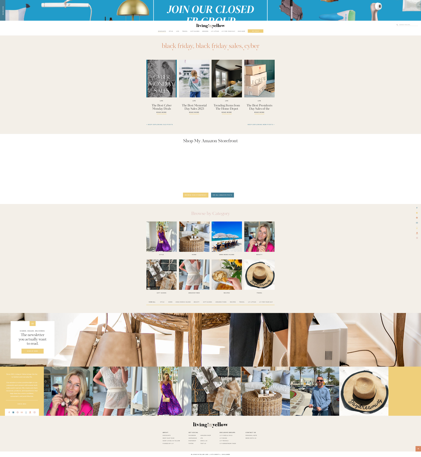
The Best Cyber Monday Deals (162, 107)
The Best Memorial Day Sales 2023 (194, 107)
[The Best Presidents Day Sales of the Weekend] (259, 78)
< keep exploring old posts (159, 124)
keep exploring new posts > (261, 124)
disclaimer (226, 454)
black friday (177, 46)
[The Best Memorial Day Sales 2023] (194, 78)
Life (161, 100)
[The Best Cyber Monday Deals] (161, 78)
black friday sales (219, 46)
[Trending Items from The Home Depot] (227, 78)
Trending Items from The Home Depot (227, 107)
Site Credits (215, 454)
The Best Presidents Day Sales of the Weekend (259, 108)
